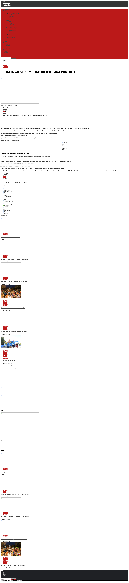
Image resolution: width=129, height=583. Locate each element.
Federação (6, 140)
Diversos (8, 45)
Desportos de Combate (11, 27)
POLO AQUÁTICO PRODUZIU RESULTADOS (10, 237)
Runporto (5, 358)
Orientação (8, 33)
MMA (10, 31)
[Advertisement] (41, 120)
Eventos (5, 49)
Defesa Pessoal (12, 28)
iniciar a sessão (7, 368)
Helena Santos (9, 363)
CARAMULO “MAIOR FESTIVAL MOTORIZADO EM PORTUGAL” (15, 259)
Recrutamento (6, 3)
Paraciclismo (12, 26)
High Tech (8, 47)
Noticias (5, 10)
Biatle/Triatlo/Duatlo (14, 13)
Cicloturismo (12, 24)
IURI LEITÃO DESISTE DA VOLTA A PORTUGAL (16, 181)
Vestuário (8, 48)
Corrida (5, 303)
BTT (10, 21)
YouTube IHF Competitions (52, 126)
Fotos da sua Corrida (7, 54)
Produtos (5, 42)
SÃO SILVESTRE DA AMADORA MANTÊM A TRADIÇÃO (13, 308)
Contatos (5, 6)
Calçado (8, 44)
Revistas (5, 51)
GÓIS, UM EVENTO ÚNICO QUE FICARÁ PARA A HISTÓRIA (14, 281)
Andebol (5, 65)
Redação (8, 77)
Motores (5, 257)
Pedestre (11, 35)
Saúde (4, 40)
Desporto (5, 67)
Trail (10, 19)
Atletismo (8, 12)
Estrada (10, 14)
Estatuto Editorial (7, 5)
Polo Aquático (6, 234)
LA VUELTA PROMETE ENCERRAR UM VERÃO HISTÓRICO (14, 331)
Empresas (5, 52)
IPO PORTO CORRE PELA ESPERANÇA (9, 360)
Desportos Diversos (10, 37)
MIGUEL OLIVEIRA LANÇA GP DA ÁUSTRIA (14, 182)
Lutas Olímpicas (12, 30)
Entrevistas (6, 41)
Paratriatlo (11, 16)
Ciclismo (11, 23)
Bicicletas (8, 20)
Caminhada (5, 301)
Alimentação (6, 38)
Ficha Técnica (6, 4)
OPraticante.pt (6, 9)
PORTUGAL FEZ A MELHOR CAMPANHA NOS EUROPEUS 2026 (15, 494)
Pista (10, 17)
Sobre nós (5, 1)
